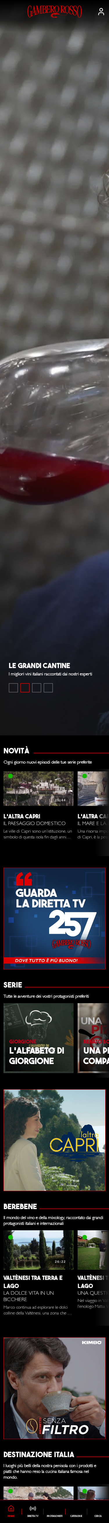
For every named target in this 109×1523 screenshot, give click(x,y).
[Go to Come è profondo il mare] (13, 687)
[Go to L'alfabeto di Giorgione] (36, 687)
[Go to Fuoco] (48, 687)
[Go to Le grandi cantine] (25, 687)
